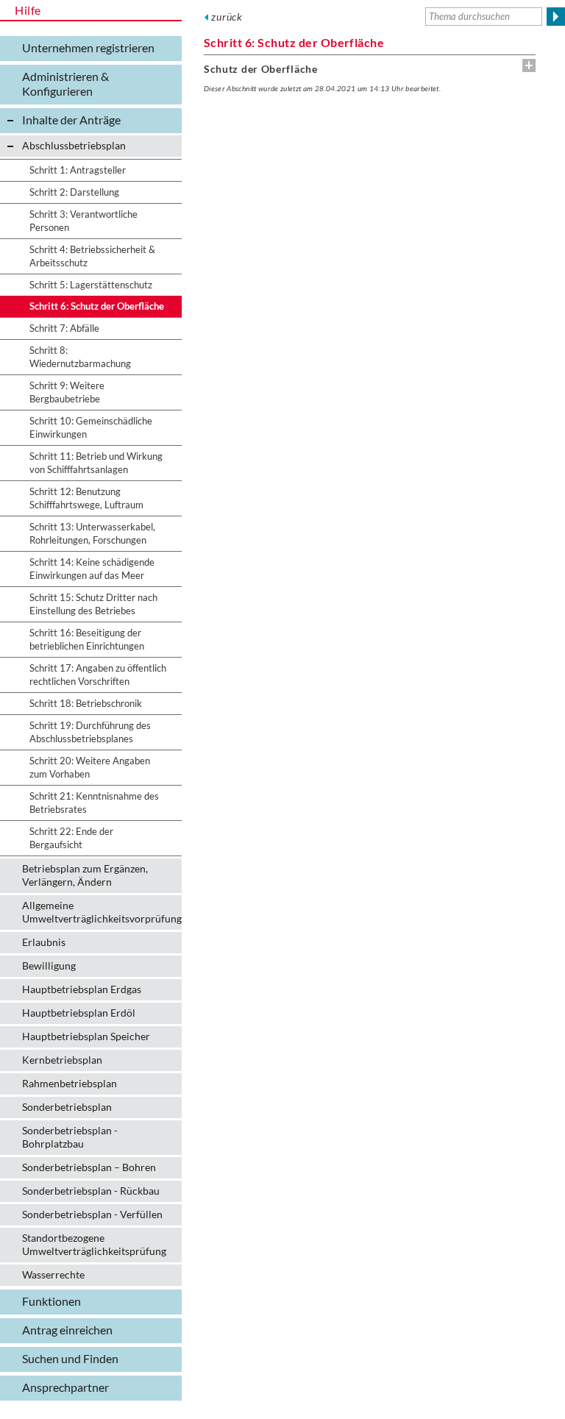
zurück (227, 16)
